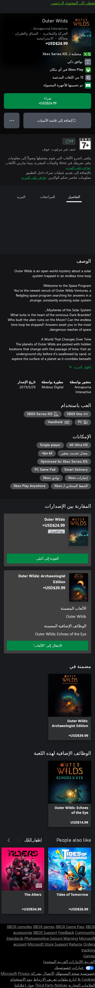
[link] (69, 707)
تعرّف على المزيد (78, 167)
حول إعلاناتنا (24, 985)
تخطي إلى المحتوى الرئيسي (73, 2)
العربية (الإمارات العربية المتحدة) (69, 961)
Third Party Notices (51, 985)
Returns (75, 944)
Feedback (66, 932)
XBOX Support (45, 932)
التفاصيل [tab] (74, 196)
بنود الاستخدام (21, 979)
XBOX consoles (19, 926)
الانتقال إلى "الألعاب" (47, 645)
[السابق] (18, 840)
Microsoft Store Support (48, 944)
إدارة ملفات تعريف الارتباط (54, 979)
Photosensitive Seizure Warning (51, 938)
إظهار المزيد (82, 367)
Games (89, 955)
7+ (71, 141)
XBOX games (44, 926)
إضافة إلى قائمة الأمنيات (54, 120)
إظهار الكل (33, 839)
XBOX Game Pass (70, 926)
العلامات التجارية (81, 985)
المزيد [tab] (21, 196)
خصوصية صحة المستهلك (75, 973)
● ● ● (12, 120)
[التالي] (9, 840)
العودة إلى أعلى (47, 558)
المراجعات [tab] (47, 196)
